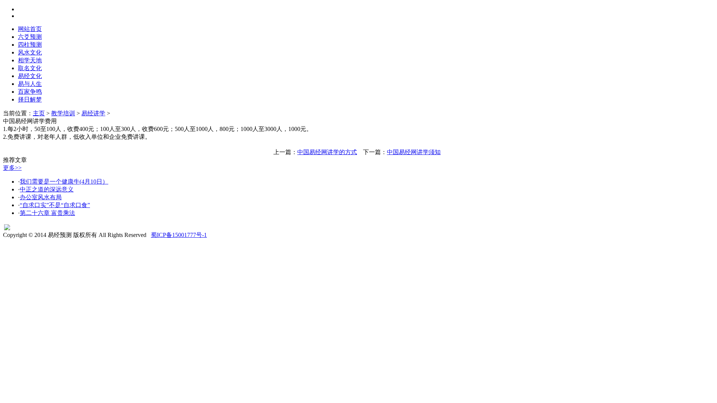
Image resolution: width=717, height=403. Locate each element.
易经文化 (30, 76)
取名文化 (30, 68)
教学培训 (63, 113)
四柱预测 (30, 44)
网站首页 (30, 29)
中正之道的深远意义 (47, 189)
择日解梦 (30, 99)
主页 (39, 113)
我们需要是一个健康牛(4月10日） (64, 181)
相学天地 (30, 60)
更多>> (12, 168)
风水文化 (30, 52)
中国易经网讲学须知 (414, 152)
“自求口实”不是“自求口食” (55, 205)
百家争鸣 (30, 91)
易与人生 (30, 84)
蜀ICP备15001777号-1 (179, 235)
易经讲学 (93, 113)
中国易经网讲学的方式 (327, 152)
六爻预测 (30, 37)
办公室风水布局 (41, 197)
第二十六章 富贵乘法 (47, 213)
